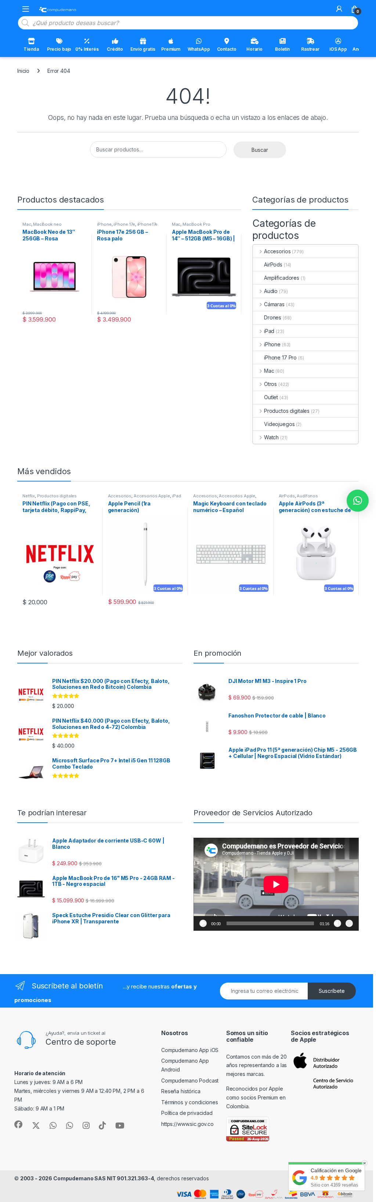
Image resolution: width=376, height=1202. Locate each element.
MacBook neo (47, 224)
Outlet (271, 397)
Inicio (23, 71)
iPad (269, 331)
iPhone (104, 224)
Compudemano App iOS (189, 1050)
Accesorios (277, 251)
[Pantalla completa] (349, 923)
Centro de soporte (81, 1042)
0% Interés (87, 49)
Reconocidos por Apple (254, 1088)
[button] (358, 501)
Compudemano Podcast (189, 1080)
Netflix (28, 495)
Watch (271, 437)
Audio (271, 291)
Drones (272, 317)
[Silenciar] (337, 923)
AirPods (273, 264)
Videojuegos (279, 424)
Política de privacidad (187, 1113)
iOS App (338, 49)
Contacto (226, 49)
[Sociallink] (18, 1124)
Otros (270, 384)
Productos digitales (287, 411)
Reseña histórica (180, 1091)
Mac (26, 224)
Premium (170, 49)
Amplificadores (281, 278)
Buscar (260, 150)
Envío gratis (142, 49)
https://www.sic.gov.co (187, 1124)
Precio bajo (59, 49)
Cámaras (274, 304)
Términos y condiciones (189, 1102)
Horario (254, 49)
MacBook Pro (196, 224)
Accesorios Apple (152, 495)
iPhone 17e (124, 224)
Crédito (115, 49)
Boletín (282, 49)
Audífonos (307, 495)
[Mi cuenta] (339, 8)
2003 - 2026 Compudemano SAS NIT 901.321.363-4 (87, 1178)
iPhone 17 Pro (280, 357)
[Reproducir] (203, 923)
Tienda (31, 49)
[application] (276, 884)
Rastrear (310, 49)
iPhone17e (147, 224)
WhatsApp (199, 49)
